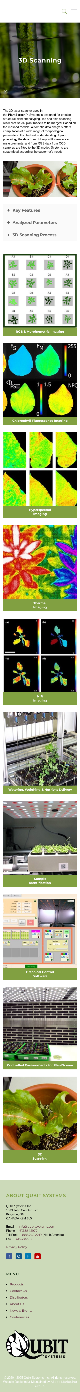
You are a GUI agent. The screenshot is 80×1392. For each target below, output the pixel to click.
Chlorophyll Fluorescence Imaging (40, 421)
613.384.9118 (24, 1239)
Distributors (19, 1297)
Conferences (19, 1317)
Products (17, 1284)
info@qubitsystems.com (36, 1226)
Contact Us (18, 1291)
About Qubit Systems (36, 1195)
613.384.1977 (28, 1231)
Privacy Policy (16, 1247)
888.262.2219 (32, 1235)
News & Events (21, 1310)
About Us (17, 1304)
